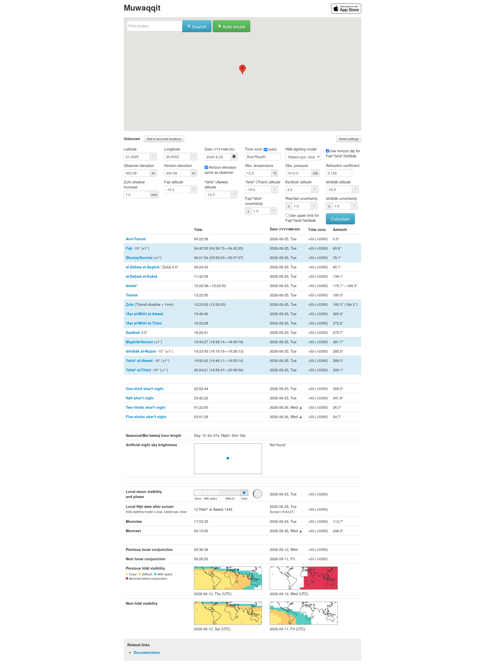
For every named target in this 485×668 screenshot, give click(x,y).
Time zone (253, 149)
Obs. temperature (259, 165)
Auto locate (233, 26)
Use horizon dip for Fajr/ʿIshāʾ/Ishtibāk (343, 153)
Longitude (172, 149)
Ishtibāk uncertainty (341, 198)
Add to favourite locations (164, 139)
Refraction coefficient (342, 165)
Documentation (147, 652)
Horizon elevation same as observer (220, 170)
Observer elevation (139, 165)
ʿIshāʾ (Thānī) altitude (262, 181)
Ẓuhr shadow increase (134, 184)
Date (220, 149)
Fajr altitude (173, 181)
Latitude (130, 149)
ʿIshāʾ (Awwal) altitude (216, 184)
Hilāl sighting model (301, 149)
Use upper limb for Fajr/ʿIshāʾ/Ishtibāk (302, 218)
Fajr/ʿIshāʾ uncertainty (254, 201)
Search (198, 26)
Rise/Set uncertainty (301, 198)
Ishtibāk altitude (338, 181)
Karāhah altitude (298, 181)
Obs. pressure (296, 165)
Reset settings (348, 139)
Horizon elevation (178, 165)
